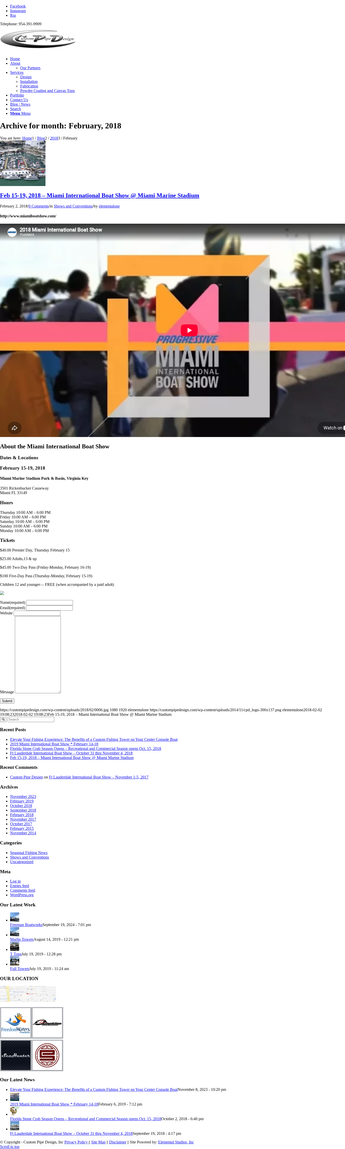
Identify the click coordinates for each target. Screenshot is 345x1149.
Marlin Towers (22, 939)
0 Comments (39, 206)
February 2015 (22, 828)
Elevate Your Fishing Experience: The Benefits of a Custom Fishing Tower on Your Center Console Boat (94, 739)
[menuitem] (177, 59)
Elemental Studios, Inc (176, 1142)
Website (6, 613)
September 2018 (23, 810)
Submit (7, 701)
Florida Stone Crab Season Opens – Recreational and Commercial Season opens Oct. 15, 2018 (85, 748)
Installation (29, 81)
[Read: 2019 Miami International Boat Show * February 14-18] (14, 1099)
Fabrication (29, 86)
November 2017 (23, 819)
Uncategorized (21, 862)
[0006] (22, 184)
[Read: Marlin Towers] (14, 935)
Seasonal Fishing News (28, 853)
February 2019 (22, 801)
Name (12, 602)
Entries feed (19, 886)
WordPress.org (22, 895)
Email (12, 608)
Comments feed (22, 890)
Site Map (98, 1142)
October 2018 (21, 805)
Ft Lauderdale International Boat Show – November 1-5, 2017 (99, 777)
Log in (15, 881)
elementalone (109, 206)
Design (26, 77)
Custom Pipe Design (26, 777)
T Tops (15, 954)
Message (7, 692)
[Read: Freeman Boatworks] (14, 920)
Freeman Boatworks (26, 925)
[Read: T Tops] (14, 949)
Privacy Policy (76, 1142)
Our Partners (30, 68)
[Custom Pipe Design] (38, 50)
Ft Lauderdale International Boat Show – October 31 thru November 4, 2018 (71, 753)
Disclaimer (117, 1142)
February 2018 (22, 815)
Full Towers (19, 969)
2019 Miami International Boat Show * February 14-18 (54, 744)
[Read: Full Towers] (14, 964)
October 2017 (21, 824)
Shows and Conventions (73, 206)
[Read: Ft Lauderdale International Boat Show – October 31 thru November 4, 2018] (14, 1129)
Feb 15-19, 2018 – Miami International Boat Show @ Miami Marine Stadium (99, 195)
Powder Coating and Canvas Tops (47, 90)
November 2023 (23, 796)
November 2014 (23, 833)
